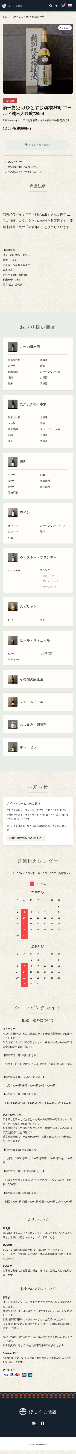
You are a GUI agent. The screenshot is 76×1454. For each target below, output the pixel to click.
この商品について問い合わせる (25, 172)
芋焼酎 (11, 475)
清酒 (42, 365)
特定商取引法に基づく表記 (22, 166)
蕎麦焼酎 (45, 486)
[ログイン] (57, 5)
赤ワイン (13, 525)
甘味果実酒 (46, 653)
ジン (10, 619)
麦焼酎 (11, 480)
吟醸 (10, 377)
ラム (42, 619)
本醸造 (44, 360)
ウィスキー (14, 570)
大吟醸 (11, 365)
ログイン (52, 825)
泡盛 (42, 475)
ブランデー (46, 570)
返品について (15, 162)
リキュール (14, 659)
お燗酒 (44, 377)
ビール (11, 653)
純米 (10, 383)
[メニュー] (70, 6)
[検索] (51, 5)
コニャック (48, 576)
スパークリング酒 (50, 371)
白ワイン (13, 531)
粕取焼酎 (45, 480)
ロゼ (10, 537)
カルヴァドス (49, 587)
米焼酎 (11, 486)
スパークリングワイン (52, 525)
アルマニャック (51, 581)
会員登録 (41, 825)
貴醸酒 (44, 383)
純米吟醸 (13, 371)
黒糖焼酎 (13, 492)
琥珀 (42, 531)
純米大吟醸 (14, 360)
